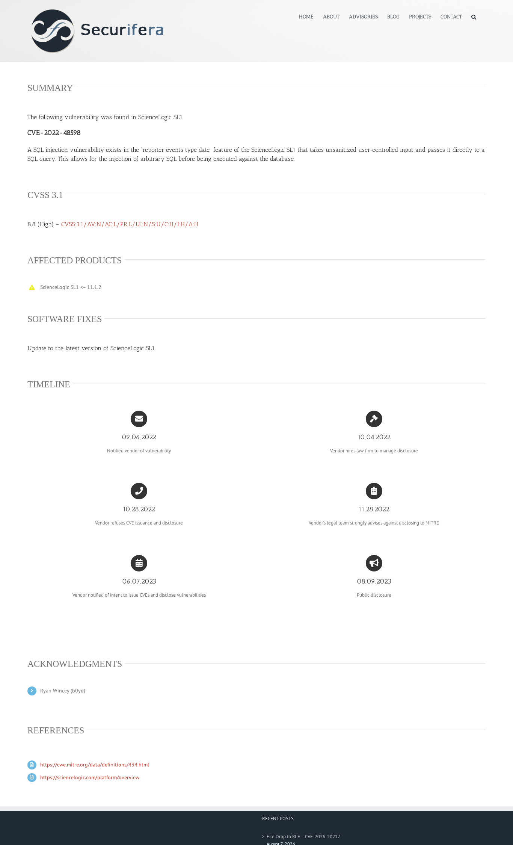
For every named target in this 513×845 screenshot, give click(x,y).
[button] (473, 16)
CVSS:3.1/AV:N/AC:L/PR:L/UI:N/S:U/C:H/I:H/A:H (129, 224)
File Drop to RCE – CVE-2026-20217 (303, 836)
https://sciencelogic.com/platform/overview (89, 777)
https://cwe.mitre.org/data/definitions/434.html (94, 764)
